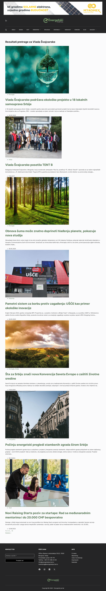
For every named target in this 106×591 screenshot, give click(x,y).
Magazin (92, 29)
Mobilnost (68, 29)
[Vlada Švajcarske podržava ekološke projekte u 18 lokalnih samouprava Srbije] (37, 69)
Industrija (11, 298)
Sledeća (8, 533)
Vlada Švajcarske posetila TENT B (29, 164)
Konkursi (77, 29)
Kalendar (74, 562)
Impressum (75, 560)
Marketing (75, 555)
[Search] (6, 30)
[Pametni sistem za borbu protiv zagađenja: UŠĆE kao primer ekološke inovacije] (37, 273)
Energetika (36, 29)
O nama (74, 553)
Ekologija (47, 29)
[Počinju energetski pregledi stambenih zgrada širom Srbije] (37, 414)
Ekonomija (57, 29)
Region (21, 29)
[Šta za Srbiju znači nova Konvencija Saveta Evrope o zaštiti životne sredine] (37, 344)
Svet (27, 29)
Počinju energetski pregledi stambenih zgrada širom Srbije (46, 444)
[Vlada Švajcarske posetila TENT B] (33, 137)
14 (12, 531)
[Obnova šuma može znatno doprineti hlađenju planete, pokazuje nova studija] (37, 201)
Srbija (13, 29)
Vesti (10, 508)
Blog (84, 29)
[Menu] (6, 20)
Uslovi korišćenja (77, 558)
